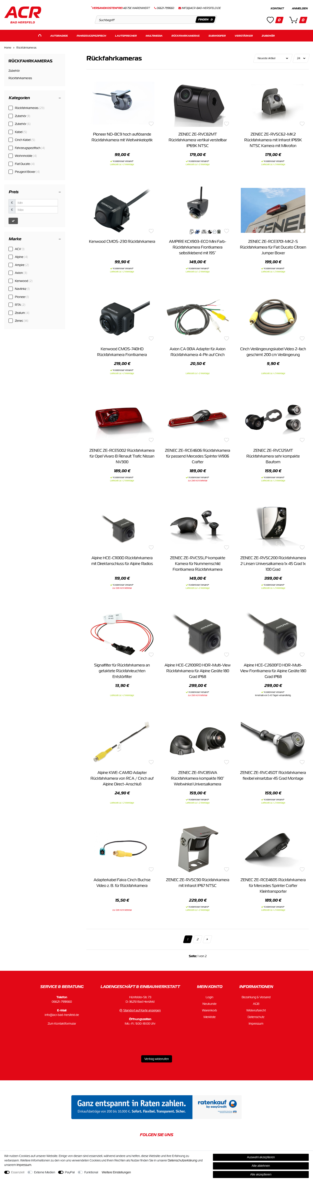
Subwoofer (217, 35)
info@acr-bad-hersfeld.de (201, 8)
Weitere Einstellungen (116, 1172)
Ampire (22, 265)
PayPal (70, 1172)
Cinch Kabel (25, 140)
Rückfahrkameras (185, 35)
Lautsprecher (126, 35)
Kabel (21, 132)
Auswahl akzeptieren (261, 1157)
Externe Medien (44, 1172)
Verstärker (244, 35)
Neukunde (209, 1004)
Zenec (21, 321)
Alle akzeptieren (260, 1174)
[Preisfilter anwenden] (13, 221)
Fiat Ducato (25, 164)
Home (7, 47)
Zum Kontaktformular (62, 1023)
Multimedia (154, 35)
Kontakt (277, 8)
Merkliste (210, 1017)
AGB (256, 1004)
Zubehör (268, 35)
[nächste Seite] (207, 939)
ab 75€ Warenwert (120, 8)
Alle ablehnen (261, 1166)
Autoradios (59, 35)
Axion (21, 273)
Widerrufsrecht (256, 1010)
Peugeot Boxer (27, 172)
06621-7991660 (62, 1002)
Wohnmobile (26, 156)
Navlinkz (22, 289)
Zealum (22, 313)
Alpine (21, 257)
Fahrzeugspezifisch (91, 35)
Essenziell (17, 1172)
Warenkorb (209, 1010)
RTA (20, 305)
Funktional (91, 1172)
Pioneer (22, 297)
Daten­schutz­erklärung (182, 1160)
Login (209, 997)
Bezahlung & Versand (256, 997)
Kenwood (24, 281)
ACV (19, 249)
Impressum (256, 1023)
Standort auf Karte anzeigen (142, 1010)
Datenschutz (256, 1017)
